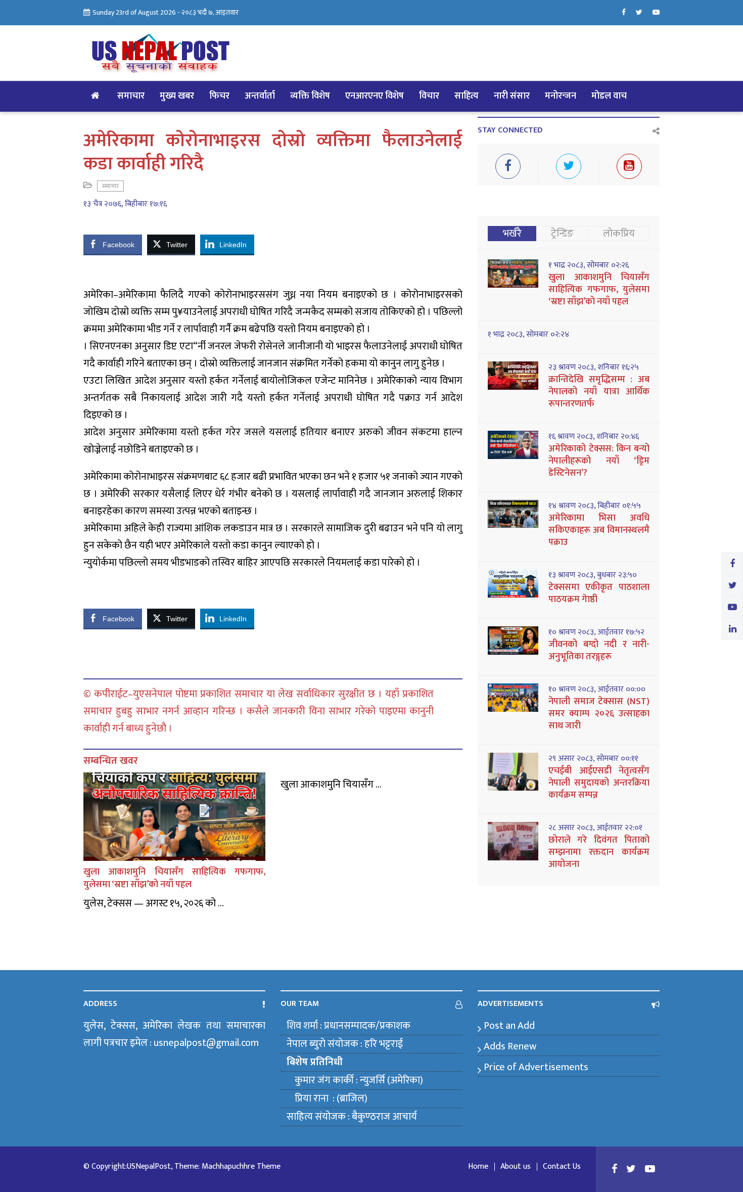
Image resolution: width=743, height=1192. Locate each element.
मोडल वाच (609, 96)
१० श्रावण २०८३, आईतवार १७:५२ (596, 632)
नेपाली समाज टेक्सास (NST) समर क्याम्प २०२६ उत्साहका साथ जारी (598, 713)
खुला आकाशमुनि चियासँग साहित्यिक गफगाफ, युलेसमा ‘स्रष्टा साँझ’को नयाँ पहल (174, 878)
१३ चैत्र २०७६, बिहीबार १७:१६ (125, 204)
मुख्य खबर (177, 96)
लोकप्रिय (619, 233)
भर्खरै (512, 233)
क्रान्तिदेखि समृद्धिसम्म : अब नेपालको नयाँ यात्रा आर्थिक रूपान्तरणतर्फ (598, 391)
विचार (429, 96)
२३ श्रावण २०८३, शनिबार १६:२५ (593, 367)
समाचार (131, 96)
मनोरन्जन (560, 96)
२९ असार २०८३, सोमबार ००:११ (593, 759)
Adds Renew (510, 1046)
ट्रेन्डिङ (562, 233)
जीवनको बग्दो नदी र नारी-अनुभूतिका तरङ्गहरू (598, 650)
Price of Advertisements (536, 1067)
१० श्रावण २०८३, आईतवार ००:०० (596, 689)
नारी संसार (512, 96)
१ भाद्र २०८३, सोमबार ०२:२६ (588, 265)
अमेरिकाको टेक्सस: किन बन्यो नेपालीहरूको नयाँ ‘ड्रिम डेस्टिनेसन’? (598, 461)
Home (478, 1167)
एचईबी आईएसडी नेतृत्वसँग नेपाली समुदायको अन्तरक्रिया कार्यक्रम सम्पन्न (598, 783)
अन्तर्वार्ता (260, 96)
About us (515, 1167)
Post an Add (509, 1025)
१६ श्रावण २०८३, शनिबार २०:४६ (593, 437)
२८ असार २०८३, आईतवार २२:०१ (595, 828)
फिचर (219, 96)
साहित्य (466, 96)
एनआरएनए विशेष (374, 96)
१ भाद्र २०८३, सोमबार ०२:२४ (528, 335)
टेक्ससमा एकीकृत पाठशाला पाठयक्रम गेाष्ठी (598, 593)
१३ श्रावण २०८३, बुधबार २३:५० (592, 575)
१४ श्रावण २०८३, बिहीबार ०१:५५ (594, 506)
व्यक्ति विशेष (310, 96)
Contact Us (562, 1167)
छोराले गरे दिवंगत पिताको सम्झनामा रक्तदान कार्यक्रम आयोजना (598, 852)
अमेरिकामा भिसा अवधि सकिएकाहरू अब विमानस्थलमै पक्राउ (598, 530)
